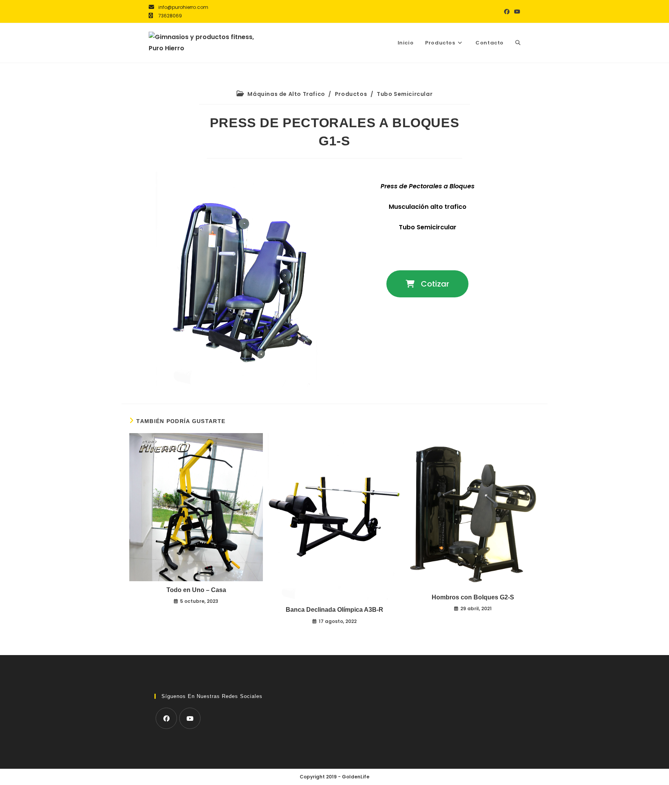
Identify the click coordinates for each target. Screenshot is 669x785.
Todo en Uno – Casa (196, 590)
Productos (351, 94)
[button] (427, 283)
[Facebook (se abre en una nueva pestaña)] (507, 11)
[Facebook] (166, 718)
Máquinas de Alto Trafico (286, 94)
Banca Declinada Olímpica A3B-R (334, 609)
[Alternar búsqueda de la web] (517, 43)
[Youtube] (190, 718)
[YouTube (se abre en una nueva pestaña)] (516, 11)
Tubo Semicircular (404, 94)
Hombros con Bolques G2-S (473, 597)
